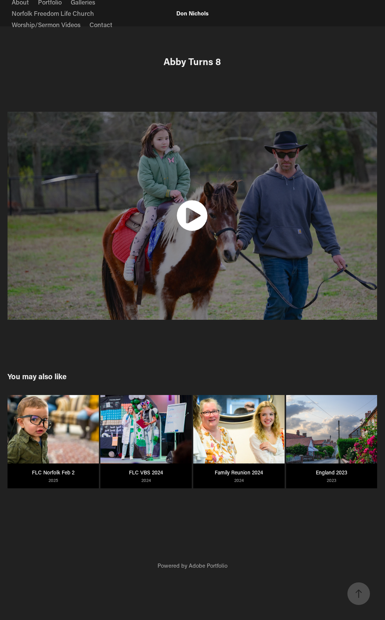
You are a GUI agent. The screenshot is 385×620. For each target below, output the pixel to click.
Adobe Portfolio (208, 565)
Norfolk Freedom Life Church (53, 13)
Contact (100, 24)
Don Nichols (192, 13)
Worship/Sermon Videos (46, 24)
